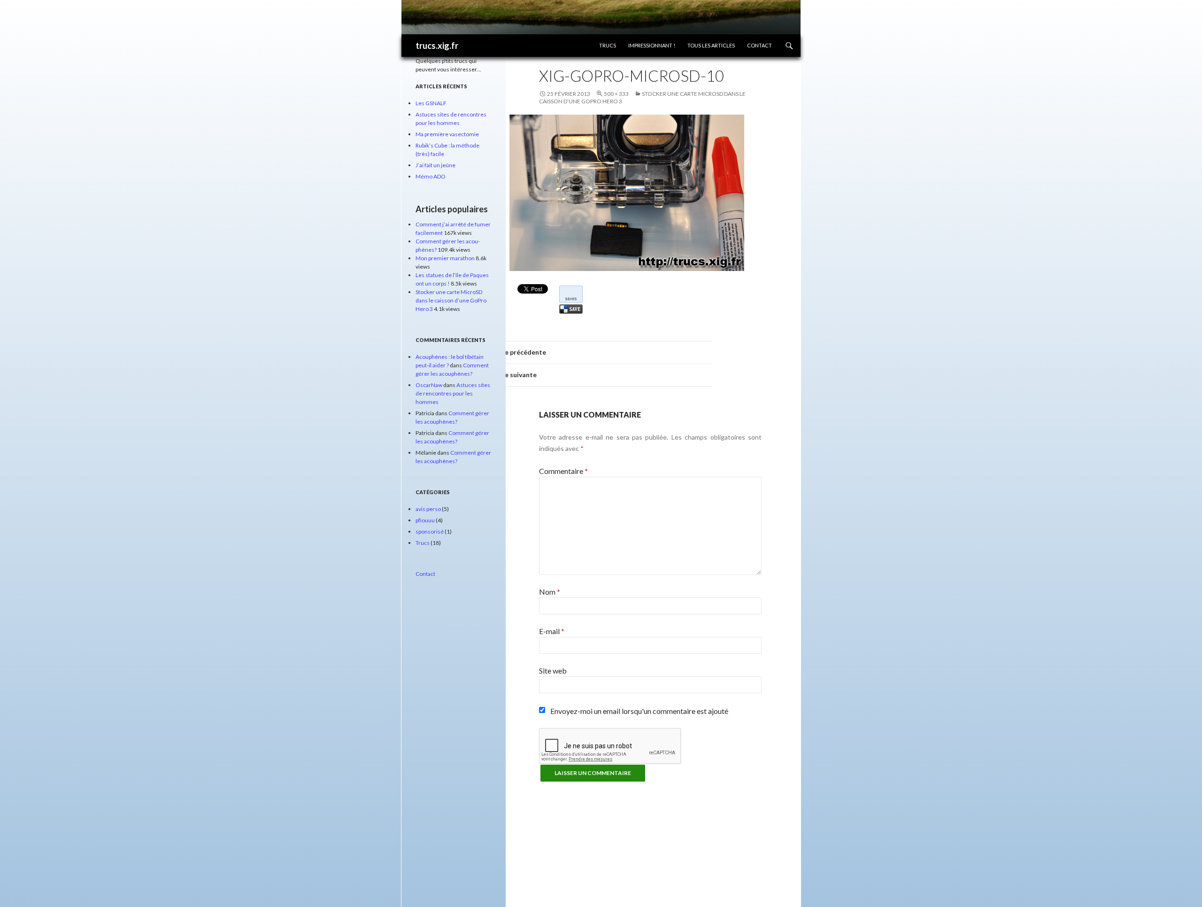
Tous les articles (711, 45)
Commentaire (563, 470)
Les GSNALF (431, 103)
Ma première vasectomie (447, 134)
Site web (553, 670)
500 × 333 (616, 93)
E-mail (551, 631)
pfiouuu (425, 520)
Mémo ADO (431, 176)
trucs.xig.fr (437, 45)
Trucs (607, 45)
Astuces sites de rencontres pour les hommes (453, 393)
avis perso (428, 508)
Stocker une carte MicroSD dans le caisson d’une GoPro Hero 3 (451, 300)
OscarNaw (429, 384)
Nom (549, 591)
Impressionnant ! (651, 45)
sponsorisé (430, 531)
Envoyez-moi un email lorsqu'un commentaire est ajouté (639, 710)
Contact (759, 45)
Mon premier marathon (445, 258)
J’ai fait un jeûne (435, 165)
